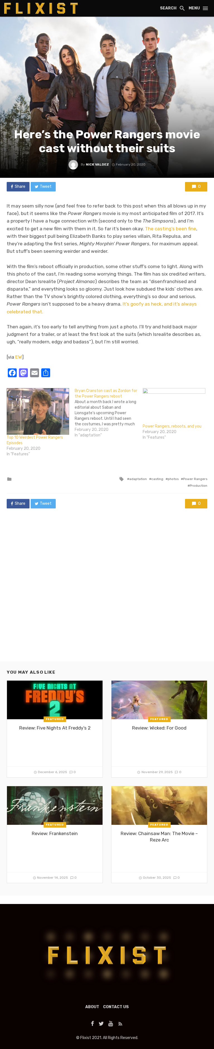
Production (198, 486)
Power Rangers (195, 479)
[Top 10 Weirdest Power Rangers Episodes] (38, 411)
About (92, 1007)
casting (157, 479)
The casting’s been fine (170, 228)
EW (18, 357)
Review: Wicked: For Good (159, 728)
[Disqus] (107, 590)
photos (173, 479)
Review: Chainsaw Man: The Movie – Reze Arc (159, 837)
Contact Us (116, 1007)
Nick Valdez (97, 164)
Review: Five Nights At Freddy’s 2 (55, 728)
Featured (55, 719)
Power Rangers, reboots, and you (172, 426)
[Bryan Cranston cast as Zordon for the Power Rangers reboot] (109, 413)
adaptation (138, 479)
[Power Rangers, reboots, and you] (174, 406)
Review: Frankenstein (55, 833)
